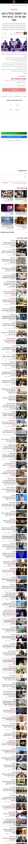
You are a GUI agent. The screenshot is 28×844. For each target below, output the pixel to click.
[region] (14, 44)
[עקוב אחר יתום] (9, 96)
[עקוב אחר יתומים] (22, 96)
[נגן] (14, 44)
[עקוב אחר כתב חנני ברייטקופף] (14, 32)
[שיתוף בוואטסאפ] (5, 33)
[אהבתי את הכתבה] (17, 105)
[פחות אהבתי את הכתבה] (11, 105)
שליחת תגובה (5, 182)
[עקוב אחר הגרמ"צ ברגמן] (14, 96)
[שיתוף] (2, 33)
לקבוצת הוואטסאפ (13, 133)
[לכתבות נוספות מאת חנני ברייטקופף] (25, 33)
